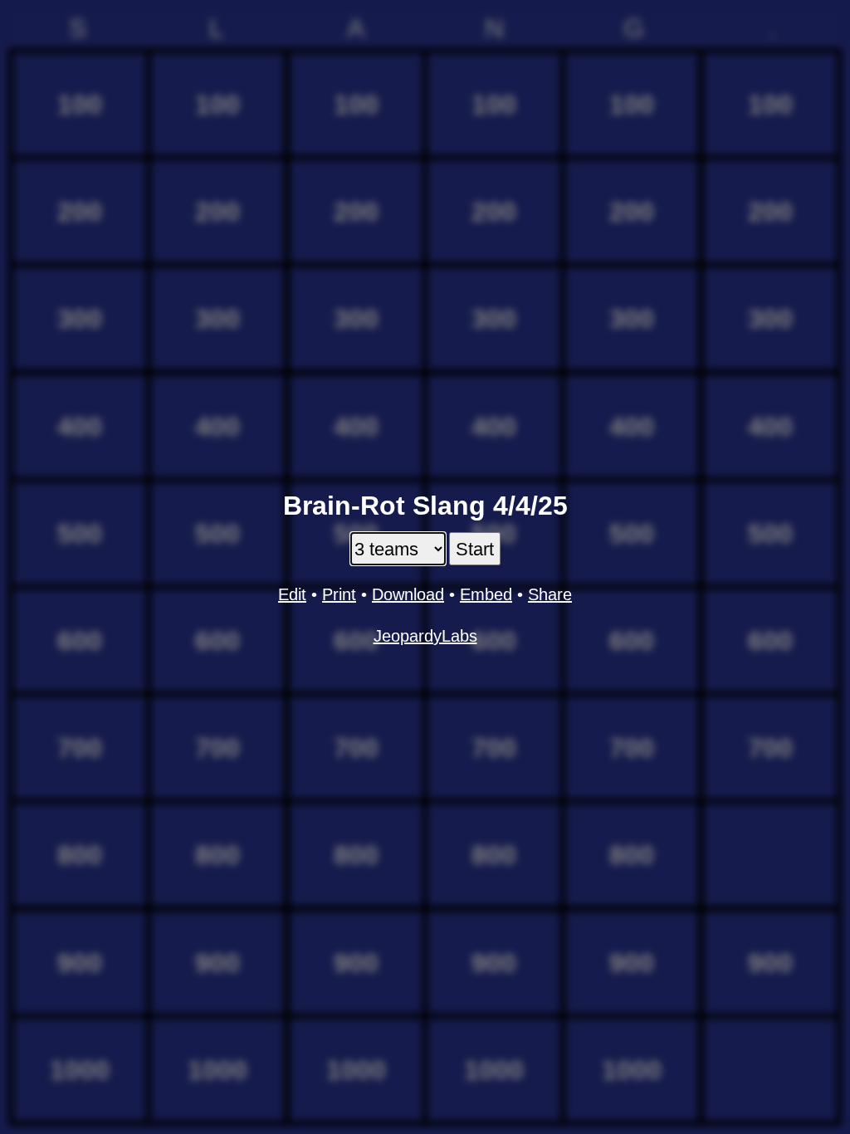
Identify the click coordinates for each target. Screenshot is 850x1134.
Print (339, 594)
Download (408, 594)
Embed (486, 594)
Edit (292, 594)
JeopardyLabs (425, 636)
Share (550, 594)
